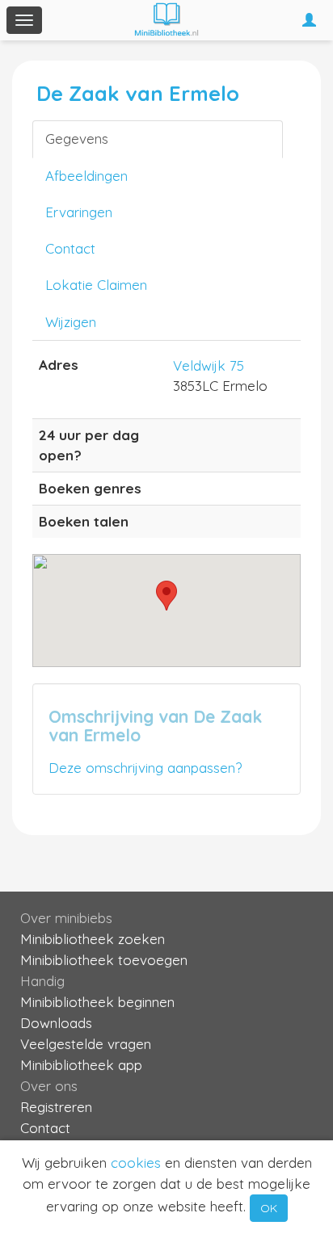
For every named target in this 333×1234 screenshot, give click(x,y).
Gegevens (76, 138)
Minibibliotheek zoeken (92, 938)
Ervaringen (78, 212)
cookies (136, 1162)
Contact (70, 248)
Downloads (56, 1022)
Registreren (56, 1106)
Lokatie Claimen (96, 284)
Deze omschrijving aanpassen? (145, 767)
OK (268, 1208)
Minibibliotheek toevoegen (104, 959)
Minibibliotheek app (81, 1064)
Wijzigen (70, 321)
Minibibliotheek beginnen (97, 1001)
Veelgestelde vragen (85, 1043)
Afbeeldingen (86, 175)
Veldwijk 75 (208, 365)
